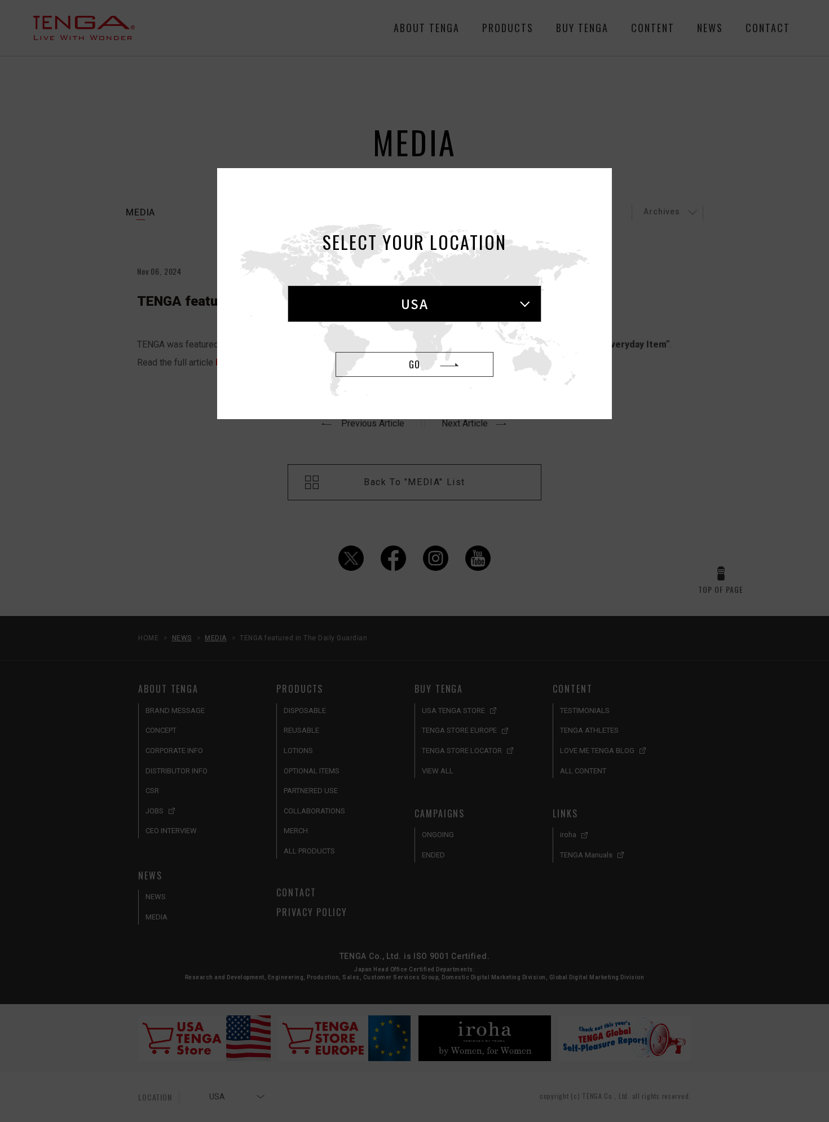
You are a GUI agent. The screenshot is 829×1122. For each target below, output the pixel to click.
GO (414, 364)
